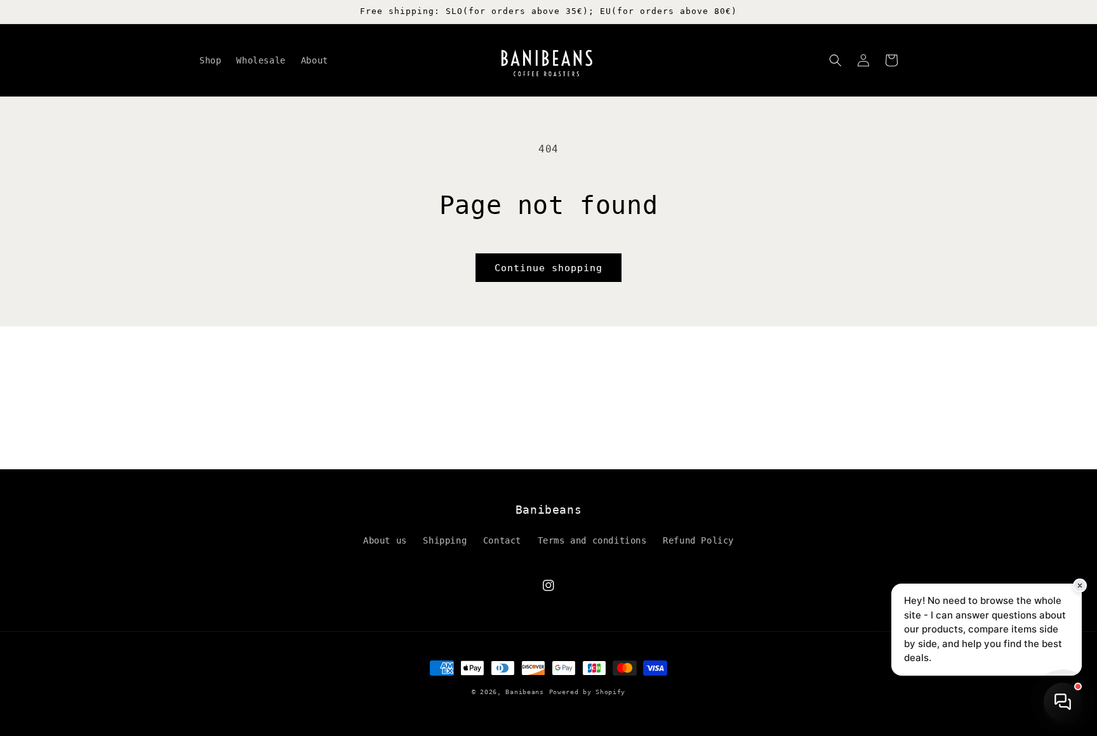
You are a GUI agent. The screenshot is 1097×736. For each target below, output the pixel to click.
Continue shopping (548, 268)
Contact (502, 540)
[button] (835, 60)
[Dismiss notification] (1080, 585)
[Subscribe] (648, 454)
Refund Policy (698, 540)
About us (385, 540)
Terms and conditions (592, 540)
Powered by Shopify (587, 691)
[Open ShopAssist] (1063, 702)
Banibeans (524, 691)
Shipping (445, 540)
